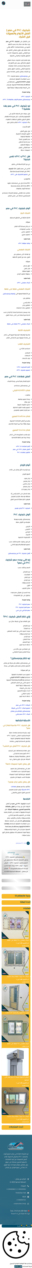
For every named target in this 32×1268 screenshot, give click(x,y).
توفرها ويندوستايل (9, 294)
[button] (3, 3)
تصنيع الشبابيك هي (19, 174)
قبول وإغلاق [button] (18, 1266)
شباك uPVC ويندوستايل (21, 843)
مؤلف (17, 854)
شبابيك (22, 122)
